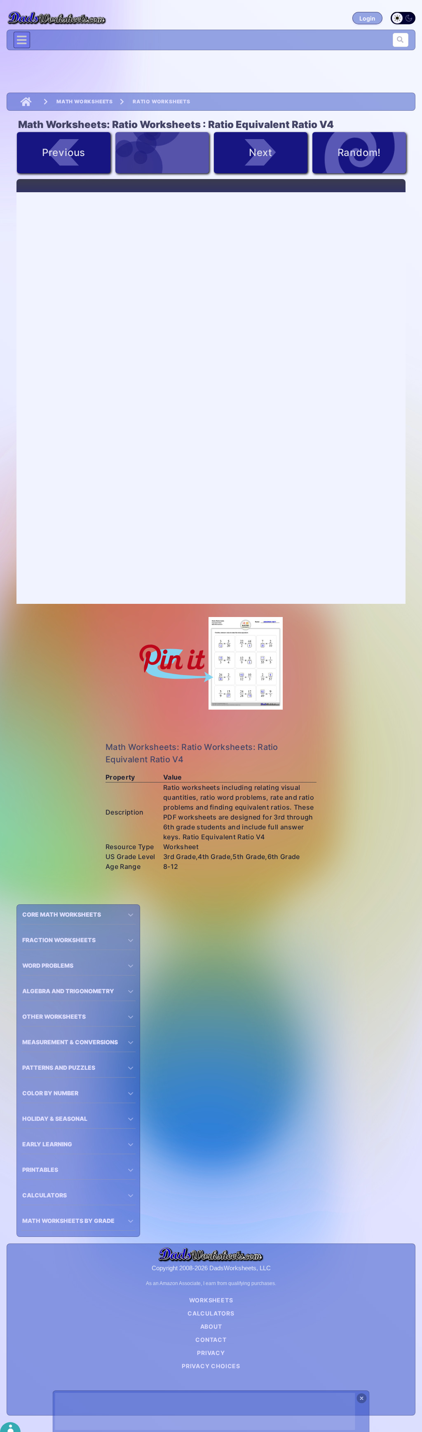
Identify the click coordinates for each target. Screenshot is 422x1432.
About (211, 1326)
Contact (211, 1339)
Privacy (211, 1352)
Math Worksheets (84, 101)
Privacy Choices (211, 1365)
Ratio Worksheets (161, 101)
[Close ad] (362, 1398)
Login (367, 18)
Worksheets (211, 1300)
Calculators (211, 1313)
